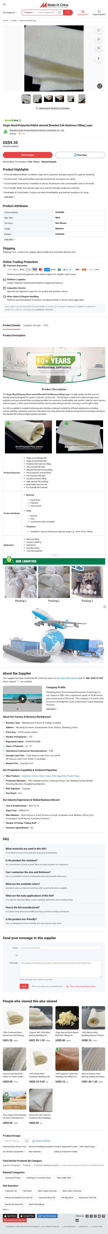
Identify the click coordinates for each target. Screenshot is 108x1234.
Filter (64, 775)
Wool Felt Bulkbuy (36, 1204)
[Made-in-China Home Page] (54, 5)
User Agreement (69, 1226)
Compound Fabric (13, 1177)
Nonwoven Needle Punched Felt (19, 1197)
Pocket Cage (73, 775)
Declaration (83, 1226)
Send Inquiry (27, 155)
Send (24, 986)
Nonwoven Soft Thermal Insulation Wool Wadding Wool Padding (40, 1118)
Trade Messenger (47, 1216)
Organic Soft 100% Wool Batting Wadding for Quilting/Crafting (39, 1035)
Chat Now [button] (82, 155)
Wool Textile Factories (47, 1191)
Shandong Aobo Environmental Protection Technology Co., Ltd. (37, 130)
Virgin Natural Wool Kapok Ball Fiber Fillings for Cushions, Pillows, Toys (66, 1035)
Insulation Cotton (30, 775)
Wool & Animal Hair (28, 20)
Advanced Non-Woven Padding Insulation (21, 1146)
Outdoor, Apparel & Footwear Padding (67, 1146)
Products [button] (28, 12)
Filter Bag (56, 775)
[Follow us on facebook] (87, 1216)
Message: (14, 962)
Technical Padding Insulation (40, 1146)
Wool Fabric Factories (72, 1191)
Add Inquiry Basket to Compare (54, 108)
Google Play (27, 1216)
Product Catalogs (42, 1140)
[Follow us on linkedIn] (77, 1220)
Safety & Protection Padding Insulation (67, 1151)
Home (5, 20)
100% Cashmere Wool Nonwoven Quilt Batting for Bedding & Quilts (13, 1035)
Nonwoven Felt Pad (87, 1197)
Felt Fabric (27, 1191)
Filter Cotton (45, 775)
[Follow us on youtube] (99, 1216)
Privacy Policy (97, 1226)
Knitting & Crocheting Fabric (39, 1177)
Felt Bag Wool (67, 1197)
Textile (14, 20)
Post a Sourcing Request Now (81, 986)
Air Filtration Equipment (13, 1151)
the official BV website (67, 678)
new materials (34, 1151)
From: (15, 948)
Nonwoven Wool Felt (14, 1204)
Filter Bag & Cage (87, 1146)
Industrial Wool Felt (47, 1197)
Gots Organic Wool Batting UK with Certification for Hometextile (14, 1118)
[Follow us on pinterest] (103, 1216)
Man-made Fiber (64, 1177)
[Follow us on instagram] (95, 1216)
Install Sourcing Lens (16, 1220)
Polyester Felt (11, 1191)
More (5, 1209)
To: (17, 955)
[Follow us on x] (91, 1216)
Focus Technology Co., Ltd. (34, 1226)
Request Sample (49, 161)
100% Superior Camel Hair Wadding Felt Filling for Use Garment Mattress (67, 1076)
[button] (4, 4)
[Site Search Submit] (68, 12)
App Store (10, 1216)
